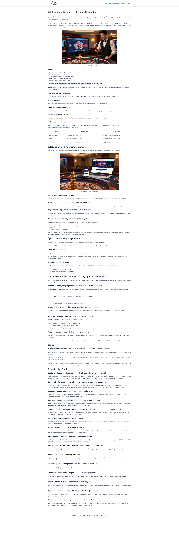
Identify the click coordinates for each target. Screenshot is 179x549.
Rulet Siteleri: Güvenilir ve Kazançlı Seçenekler (118, 3)
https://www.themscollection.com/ (57, 127)
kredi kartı (120, 385)
